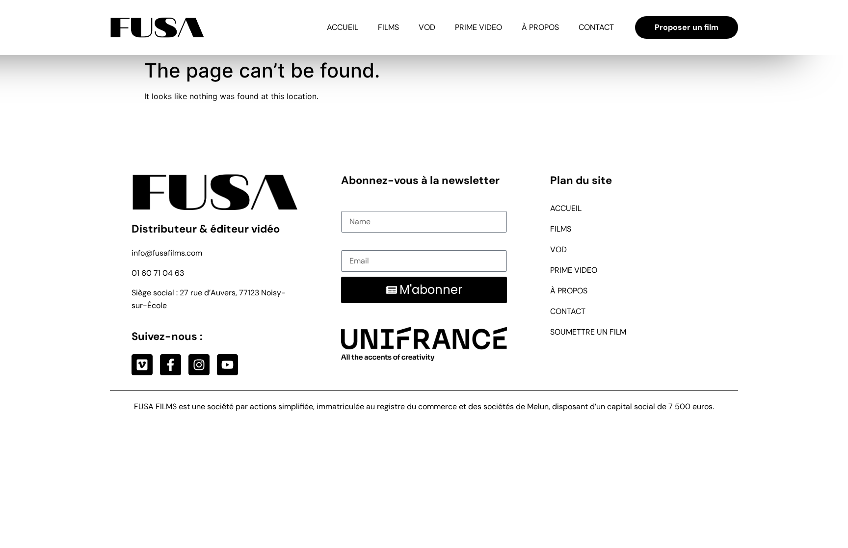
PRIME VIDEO (478, 27)
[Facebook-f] (170, 364)
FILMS (388, 27)
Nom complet (365, 204)
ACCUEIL (342, 27)
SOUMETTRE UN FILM (588, 332)
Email (351, 243)
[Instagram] (199, 364)
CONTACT (596, 27)
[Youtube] (227, 364)
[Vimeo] (142, 364)
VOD (427, 27)
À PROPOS (540, 27)
